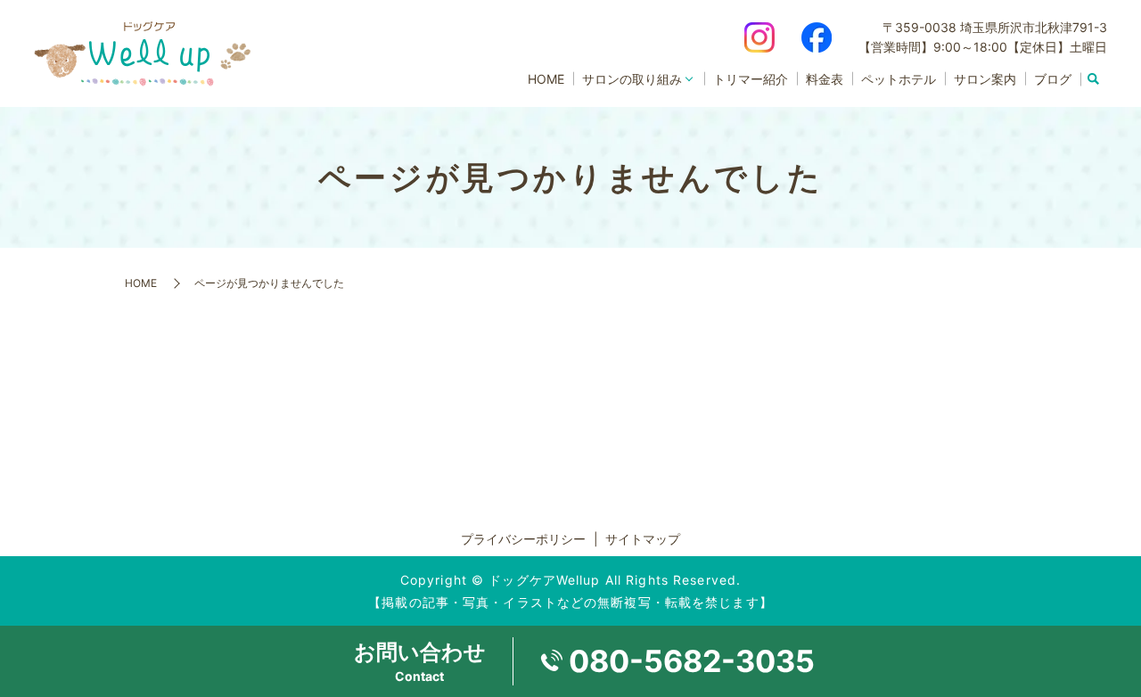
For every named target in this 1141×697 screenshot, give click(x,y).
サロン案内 (985, 78)
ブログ (1052, 78)
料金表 (824, 78)
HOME (546, 78)
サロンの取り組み (632, 78)
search (1093, 79)
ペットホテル (898, 78)
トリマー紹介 (750, 78)
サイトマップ (642, 538)
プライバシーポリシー (523, 538)
